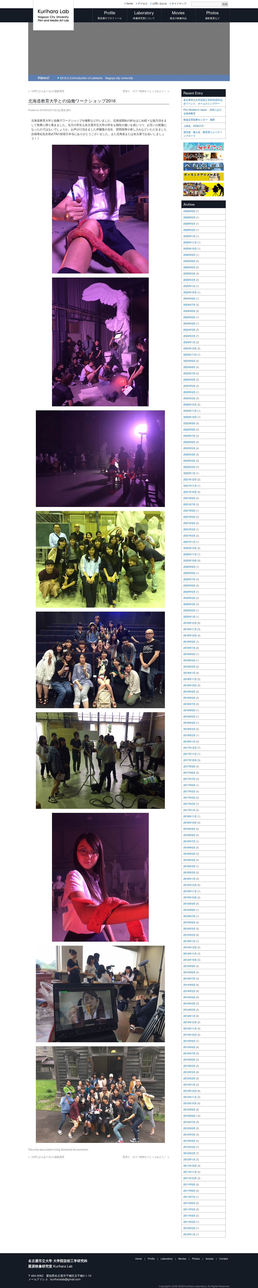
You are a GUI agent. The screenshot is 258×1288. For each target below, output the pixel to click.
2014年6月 (189, 984)
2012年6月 (189, 1128)
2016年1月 (189, 878)
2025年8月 (189, 261)
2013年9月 (189, 1040)
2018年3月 (189, 729)
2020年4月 (189, 598)
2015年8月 (189, 909)
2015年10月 (190, 897)
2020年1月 (189, 616)
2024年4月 (189, 323)
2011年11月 (190, 1171)
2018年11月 (190, 679)
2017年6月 (189, 785)
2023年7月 (189, 373)
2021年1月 (189, 541)
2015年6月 (189, 922)
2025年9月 (189, 254)
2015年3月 (189, 928)
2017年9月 (189, 766)
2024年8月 (189, 298)
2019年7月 (189, 647)
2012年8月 (189, 1115)
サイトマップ (179, 3)
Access (209, 1258)
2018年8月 (189, 697)
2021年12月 (190, 479)
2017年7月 (189, 778)
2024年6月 (189, 311)
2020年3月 (189, 604)
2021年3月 (189, 529)
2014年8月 (189, 972)
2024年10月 (190, 292)
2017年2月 (189, 803)
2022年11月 (190, 410)
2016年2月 (189, 872)
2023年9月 (189, 360)
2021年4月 (189, 523)
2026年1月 (189, 236)
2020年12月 (190, 548)
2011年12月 (190, 1165)
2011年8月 (189, 1190)
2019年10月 (190, 635)
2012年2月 (189, 1153)
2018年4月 (189, 722)
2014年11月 (190, 953)
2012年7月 (189, 1122)
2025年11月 (190, 242)
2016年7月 (189, 841)
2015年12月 (190, 885)
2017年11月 (190, 753)
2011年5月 (189, 1209)
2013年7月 (189, 1053)
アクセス (143, 3)
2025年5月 (189, 273)
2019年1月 (189, 672)
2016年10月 (190, 822)
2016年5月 (189, 853)
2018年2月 (189, 735)
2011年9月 (189, 1184)
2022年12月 (190, 404)
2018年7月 (189, 704)
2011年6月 (189, 1203)
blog (57, 1149)
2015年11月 (190, 891)
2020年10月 (190, 560)
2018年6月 (189, 710)
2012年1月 (189, 1159)
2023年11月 (190, 354)
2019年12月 (190, 622)
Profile (151, 1258)
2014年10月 (190, 959)
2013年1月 (189, 1084)
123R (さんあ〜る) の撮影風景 (46, 91)
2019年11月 (190, 629)
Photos (196, 1258)
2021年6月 (189, 510)
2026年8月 (189, 211)
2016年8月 (189, 835)
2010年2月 (189, 1228)
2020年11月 (190, 554)
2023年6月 (189, 379)
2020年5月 (189, 591)
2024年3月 (189, 329)
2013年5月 (189, 1065)
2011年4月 (189, 1215)
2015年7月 (189, 916)
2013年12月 (190, 1022)
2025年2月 (189, 279)
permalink (82, 1149)
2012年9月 (189, 1109)
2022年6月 (189, 442)
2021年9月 (189, 498)
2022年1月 (189, 473)
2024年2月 (189, 335)
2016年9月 (189, 828)
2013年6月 (189, 1059)
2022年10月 (190, 417)
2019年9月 (189, 641)
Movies (182, 1258)
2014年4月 (189, 997)
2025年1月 (189, 286)
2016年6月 (189, 847)
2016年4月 (189, 860)
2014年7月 (189, 978)
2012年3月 (189, 1147)
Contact (223, 1258)
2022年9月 (189, 423)
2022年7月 (189, 435)
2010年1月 (189, 1234)
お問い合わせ (159, 3)
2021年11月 (190, 485)
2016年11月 (190, 816)
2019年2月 (189, 666)
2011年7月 (189, 1196)
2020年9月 (189, 566)
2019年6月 (189, 654)
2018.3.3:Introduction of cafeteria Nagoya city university (96, 78)
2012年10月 (190, 1103)
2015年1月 (189, 941)
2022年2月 (189, 467)
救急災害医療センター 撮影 (199, 119)
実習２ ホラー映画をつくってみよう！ (146, 91)
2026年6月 (189, 217)
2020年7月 (189, 579)
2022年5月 (189, 448)
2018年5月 (189, 716)
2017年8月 (189, 772)
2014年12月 (190, 947)
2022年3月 (189, 460)
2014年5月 (189, 991)
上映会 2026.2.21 (193, 125)
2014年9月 (189, 966)
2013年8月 (189, 1047)
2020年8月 (189, 573)
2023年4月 (189, 392)
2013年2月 (189, 1078)
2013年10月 (190, 1034)
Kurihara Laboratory (195, 1286)
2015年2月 (189, 934)
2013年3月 (189, 1072)
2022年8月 (189, 429)
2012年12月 (190, 1090)
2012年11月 (190, 1097)
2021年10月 (190, 491)
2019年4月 (189, 660)
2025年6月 (189, 267)
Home (129, 3)
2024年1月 (189, 342)
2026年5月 (189, 223)
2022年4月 (189, 454)
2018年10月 (190, 685)
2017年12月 (190, 747)
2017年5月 (189, 791)
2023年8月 (189, 367)
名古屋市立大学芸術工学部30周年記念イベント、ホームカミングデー (203, 101)
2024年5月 (189, 317)
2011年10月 (190, 1178)
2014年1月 (189, 1016)
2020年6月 (189, 585)
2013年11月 (190, 1028)
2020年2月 (189, 610)
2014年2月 (189, 1009)
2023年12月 (190, 348)
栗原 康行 (66, 110)
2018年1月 (189, 741)
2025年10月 (190, 248)
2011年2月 (189, 1221)
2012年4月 (189, 1140)
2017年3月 (189, 797)
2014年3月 (189, 1003)
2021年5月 (189, 516)
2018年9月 (189, 691)
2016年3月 (189, 866)
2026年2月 (189, 229)
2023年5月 (189, 385)
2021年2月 (189, 535)
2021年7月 (189, 504)
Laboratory (167, 1258)
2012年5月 (189, 1134)
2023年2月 (189, 398)
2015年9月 (189, 903)
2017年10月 (190, 760)
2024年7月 (189, 304)
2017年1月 (189, 810)
